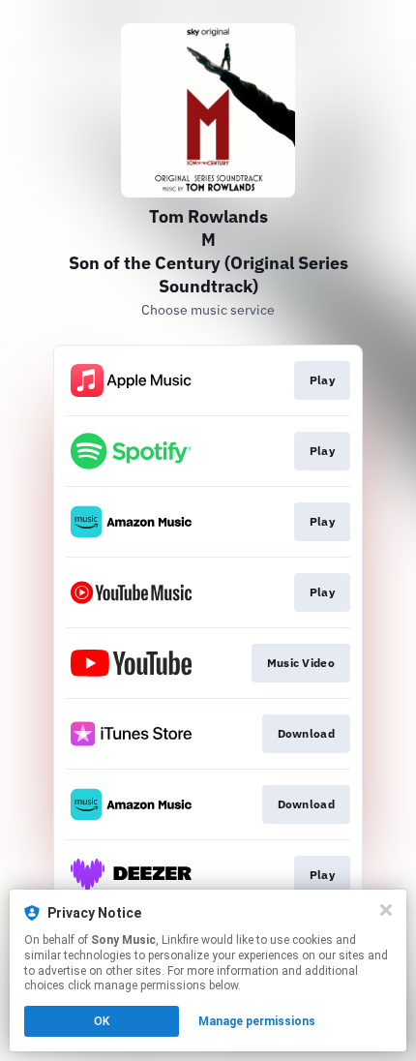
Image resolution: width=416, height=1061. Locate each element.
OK (101, 1021)
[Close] (386, 909)
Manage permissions (256, 1021)
